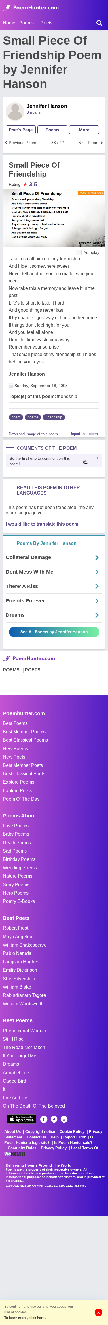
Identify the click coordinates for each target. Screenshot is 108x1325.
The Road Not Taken (24, 1047)
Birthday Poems (19, 859)
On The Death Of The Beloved (34, 1106)
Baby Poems (16, 834)
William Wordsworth (23, 1003)
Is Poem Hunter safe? (73, 1142)
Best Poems (15, 723)
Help (55, 1137)
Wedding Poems (20, 867)
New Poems (15, 748)
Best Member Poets (23, 765)
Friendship (54, 417)
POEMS (11, 669)
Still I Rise (13, 1039)
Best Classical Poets (24, 773)
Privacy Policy (54, 1148)
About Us (12, 1131)
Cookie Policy (72, 1131)
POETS (33, 669)
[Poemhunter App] (21, 1119)
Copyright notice (40, 1131)
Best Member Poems (24, 731)
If (4, 1089)
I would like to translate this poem (42, 524)
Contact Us (36, 1137)
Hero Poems (16, 893)
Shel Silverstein (19, 978)
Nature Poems (17, 876)
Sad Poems (15, 851)
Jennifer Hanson (46, 106)
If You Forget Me (19, 1055)
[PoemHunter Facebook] (44, 1119)
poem (16, 417)
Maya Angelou (17, 936)
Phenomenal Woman (24, 1030)
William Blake (17, 987)
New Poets (14, 757)
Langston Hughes (21, 961)
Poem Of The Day (21, 798)
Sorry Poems (16, 884)
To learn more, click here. (25, 1318)
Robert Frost (15, 928)
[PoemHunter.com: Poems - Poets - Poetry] (31, 8)
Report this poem (83, 434)
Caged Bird (14, 1081)
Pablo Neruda (17, 953)
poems (33, 417)
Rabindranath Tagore (24, 995)
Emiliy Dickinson (20, 970)
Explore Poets (17, 790)
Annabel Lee (16, 1072)
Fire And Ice (15, 1097)
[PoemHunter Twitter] (54, 1119)
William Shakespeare (25, 945)
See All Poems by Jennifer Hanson (54, 631)
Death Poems (17, 842)
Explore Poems (18, 782)
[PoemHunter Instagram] (64, 1119)
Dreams (11, 1064)
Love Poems (16, 825)
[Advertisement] (54, 1270)
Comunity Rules (22, 1148)
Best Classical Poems (25, 740)
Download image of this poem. (34, 434)
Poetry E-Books (19, 901)
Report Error (74, 1137)
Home (9, 22)
